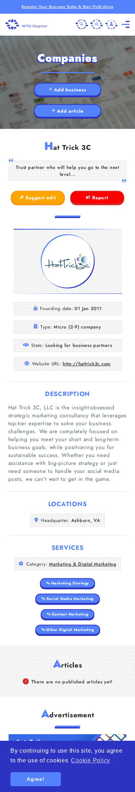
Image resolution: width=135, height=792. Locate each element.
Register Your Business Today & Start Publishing (67, 6)
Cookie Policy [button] (90, 760)
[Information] (96, 24)
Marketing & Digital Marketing (82, 564)
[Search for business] (82, 24)
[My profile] (111, 24)
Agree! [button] (36, 779)
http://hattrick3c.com (87, 363)
